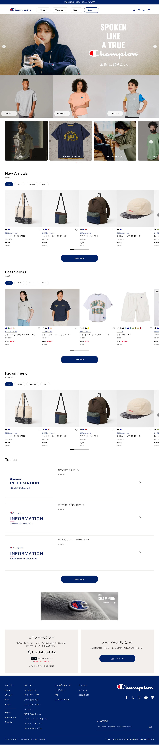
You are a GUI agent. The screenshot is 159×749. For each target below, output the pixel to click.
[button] (76, 162)
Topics (7, 713)
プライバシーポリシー (12, 739)
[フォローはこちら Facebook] (126, 697)
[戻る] (4, 46)
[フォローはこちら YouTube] (146, 697)
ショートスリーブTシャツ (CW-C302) (20, 335)
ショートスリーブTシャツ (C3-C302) (57, 335)
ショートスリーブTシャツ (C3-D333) (94, 335)
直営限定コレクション (11, 233)
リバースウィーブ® (31, 695)
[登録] (150, 727)
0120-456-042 (44, 652)
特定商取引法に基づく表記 (29, 739)
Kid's (7, 700)
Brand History (10, 717)
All (9, 184)
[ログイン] (139, 10)
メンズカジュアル (47, 332)
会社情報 (42, 739)
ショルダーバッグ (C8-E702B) (54, 236)
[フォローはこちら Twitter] (133, 697)
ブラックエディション (33, 723)
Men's (42, 10)
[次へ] (155, 46)
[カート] (149, 10)
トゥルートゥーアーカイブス (35, 719)
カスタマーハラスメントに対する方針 (41, 666)
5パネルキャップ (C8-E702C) (128, 236)
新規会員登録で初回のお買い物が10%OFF (79, 2)
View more (79, 258)
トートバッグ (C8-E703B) (15, 236)
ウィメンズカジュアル (11, 332)
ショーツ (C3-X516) (124, 335)
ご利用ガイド (60, 690)
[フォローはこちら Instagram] (139, 697)
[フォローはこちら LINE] (152, 697)
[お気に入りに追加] (39, 230)
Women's (59, 10)
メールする (119, 659)
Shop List (9, 722)
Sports (90, 10)
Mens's (20, 384)
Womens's (33, 384)
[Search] (134, 10)
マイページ (83, 690)
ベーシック (120, 332)
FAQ (56, 695)
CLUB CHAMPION (62, 700)
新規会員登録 (84, 695)
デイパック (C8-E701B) (89, 236)
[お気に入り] (144, 10)
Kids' (75, 10)
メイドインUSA (30, 690)
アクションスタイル (85, 332)
